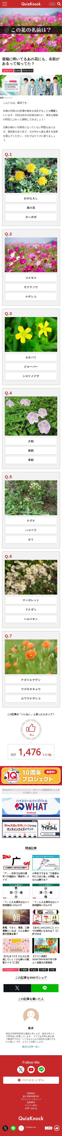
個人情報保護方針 (31, 1096)
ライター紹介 (31, 1105)
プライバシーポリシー (31, 1099)
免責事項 (31, 1102)
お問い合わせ (31, 1108)
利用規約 (31, 1093)
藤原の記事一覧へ (31, 1046)
